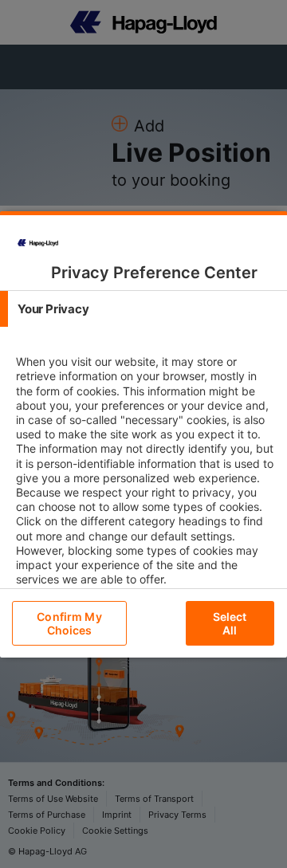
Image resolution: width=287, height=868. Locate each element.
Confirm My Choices (69, 623)
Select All (230, 623)
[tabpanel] (145, 484)
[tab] (143, 309)
